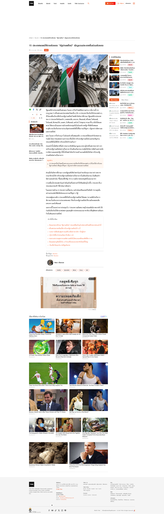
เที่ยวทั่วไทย (120, 500)
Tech (130, 87)
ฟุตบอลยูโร (119, 495)
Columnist (94, 495)
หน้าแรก (31, 38)
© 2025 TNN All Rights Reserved (125, 510)
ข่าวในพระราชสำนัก (114, 484)
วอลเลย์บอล (113, 495)
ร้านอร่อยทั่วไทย (113, 500)
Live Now (111, 3)
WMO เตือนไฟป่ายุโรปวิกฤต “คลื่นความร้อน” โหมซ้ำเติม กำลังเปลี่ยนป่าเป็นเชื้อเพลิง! (127, 69)
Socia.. (130, 130)
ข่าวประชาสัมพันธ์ (119, 489)
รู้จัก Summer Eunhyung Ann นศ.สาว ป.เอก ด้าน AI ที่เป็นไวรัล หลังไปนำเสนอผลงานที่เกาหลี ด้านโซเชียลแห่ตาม (127, 134)
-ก (32, 114)
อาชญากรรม (125, 486)
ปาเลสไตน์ (59, 270)
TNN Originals (86, 490)
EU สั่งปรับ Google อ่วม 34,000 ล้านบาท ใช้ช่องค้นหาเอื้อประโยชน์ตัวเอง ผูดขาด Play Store (127, 84)
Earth (130, 72)
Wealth (89, 489)
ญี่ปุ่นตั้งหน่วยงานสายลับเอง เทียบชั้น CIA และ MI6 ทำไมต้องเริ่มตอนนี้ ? (36, 135)
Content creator (87, 495)
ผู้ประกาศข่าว (99, 484)
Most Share (125, 100)
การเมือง (132, 484)
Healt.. (130, 115)
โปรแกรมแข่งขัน (119, 493)
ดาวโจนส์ (131, 487)
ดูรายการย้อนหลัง (92, 484)
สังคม (128, 484)
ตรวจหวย (132, 500)
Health (93, 489)
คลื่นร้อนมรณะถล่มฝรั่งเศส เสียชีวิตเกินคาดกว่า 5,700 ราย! (127, 91)
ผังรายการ (105, 484)
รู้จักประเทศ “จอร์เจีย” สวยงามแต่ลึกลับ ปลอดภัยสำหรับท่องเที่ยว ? (35, 152)
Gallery (125, 489)
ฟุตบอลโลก (124, 495)
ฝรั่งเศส (74, 270)
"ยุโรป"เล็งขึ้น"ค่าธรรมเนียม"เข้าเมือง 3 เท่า (61, 235)
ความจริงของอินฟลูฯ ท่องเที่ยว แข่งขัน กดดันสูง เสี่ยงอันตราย (36, 145)
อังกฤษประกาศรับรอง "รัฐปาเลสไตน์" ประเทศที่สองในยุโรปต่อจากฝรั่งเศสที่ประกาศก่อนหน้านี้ (75, 225)
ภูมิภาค (133, 486)
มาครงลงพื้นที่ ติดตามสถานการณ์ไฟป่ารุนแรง (126, 76)
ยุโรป (87, 270)
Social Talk (118, 486)
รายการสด (85, 484)
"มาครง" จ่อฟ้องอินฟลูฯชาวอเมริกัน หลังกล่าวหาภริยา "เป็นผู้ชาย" (67, 232)
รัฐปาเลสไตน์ (66, 270)
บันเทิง (129, 486)
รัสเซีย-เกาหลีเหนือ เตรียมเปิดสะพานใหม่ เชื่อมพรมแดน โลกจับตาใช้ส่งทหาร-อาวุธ (36, 159)
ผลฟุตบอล (112, 493)
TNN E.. (130, 108)
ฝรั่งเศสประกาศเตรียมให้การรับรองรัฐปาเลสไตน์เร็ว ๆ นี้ (64, 228)
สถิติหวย (112, 501)
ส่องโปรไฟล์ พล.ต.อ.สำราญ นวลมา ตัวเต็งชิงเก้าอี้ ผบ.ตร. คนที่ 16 (127, 104)
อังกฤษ (81, 270)
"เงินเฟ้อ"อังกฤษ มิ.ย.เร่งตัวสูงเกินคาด (59, 245)
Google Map (59, 489)
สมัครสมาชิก (128, 3)
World (36, 38)
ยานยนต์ (112, 487)
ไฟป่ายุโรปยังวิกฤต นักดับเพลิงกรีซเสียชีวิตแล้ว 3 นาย (127, 61)
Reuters (55, 253)
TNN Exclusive (122, 484)
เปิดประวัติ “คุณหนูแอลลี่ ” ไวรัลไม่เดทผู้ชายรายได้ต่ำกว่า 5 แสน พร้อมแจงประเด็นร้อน (127, 127)
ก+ (41, 114)
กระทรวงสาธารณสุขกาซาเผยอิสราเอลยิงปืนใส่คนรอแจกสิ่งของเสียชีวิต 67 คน (70, 238)
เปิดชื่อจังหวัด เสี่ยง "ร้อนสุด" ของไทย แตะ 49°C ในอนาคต (127, 119)
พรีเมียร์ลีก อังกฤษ (127, 493)
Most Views (114, 100)
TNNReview (126, 500)
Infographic (126, 487)
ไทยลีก (129, 495)
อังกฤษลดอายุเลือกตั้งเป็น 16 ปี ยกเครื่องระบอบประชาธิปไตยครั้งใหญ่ (68, 242)
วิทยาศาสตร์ (112, 486)
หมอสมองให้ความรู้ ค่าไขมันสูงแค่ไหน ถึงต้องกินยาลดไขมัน (127, 112)
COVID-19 (112, 489)
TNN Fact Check (118, 487)
